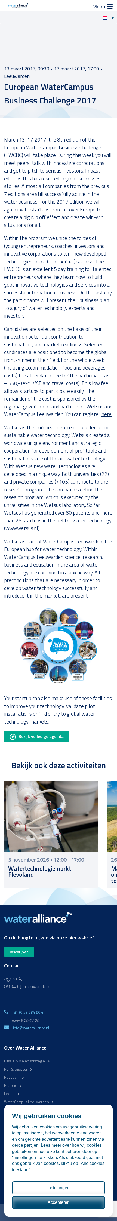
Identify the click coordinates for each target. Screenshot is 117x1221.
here (106, 414)
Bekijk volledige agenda (41, 736)
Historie (10, 1085)
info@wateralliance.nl (31, 1028)
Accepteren (59, 1202)
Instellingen (58, 1187)
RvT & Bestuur (15, 1069)
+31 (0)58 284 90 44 (28, 1012)
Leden (9, 1093)
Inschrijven (19, 952)
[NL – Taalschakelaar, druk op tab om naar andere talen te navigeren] (110, 17)
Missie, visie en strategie (24, 1061)
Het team (11, 1077)
